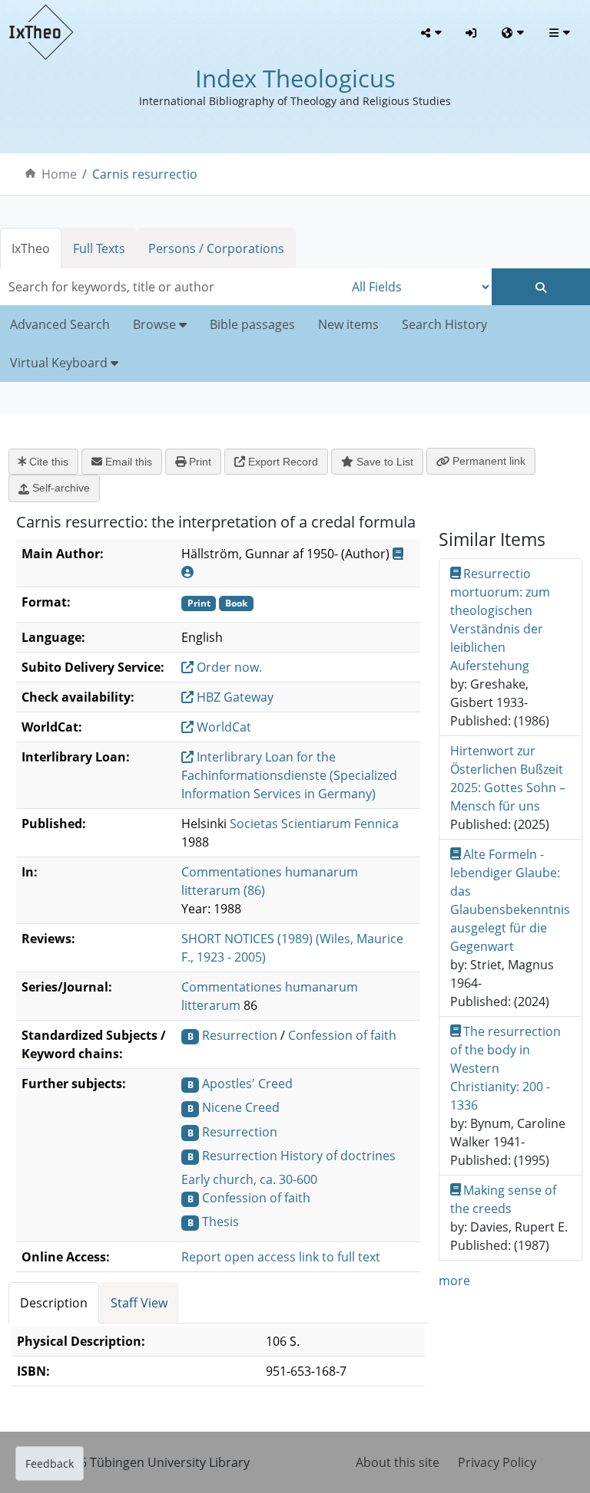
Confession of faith (342, 1035)
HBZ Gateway (233, 697)
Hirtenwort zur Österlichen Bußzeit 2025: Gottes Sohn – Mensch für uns (507, 778)
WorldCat (222, 727)
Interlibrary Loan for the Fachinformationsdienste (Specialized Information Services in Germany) (289, 775)
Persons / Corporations (216, 248)
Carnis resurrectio (144, 174)
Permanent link (487, 461)
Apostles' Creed (247, 1083)
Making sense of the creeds (503, 1199)
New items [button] (348, 324)
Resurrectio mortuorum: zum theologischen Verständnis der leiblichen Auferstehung (500, 619)
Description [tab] (54, 1302)
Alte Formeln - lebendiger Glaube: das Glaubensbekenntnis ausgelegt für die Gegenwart (510, 900)
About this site (397, 1462)
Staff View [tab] (139, 1302)
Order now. (228, 667)
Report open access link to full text (280, 1256)
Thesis (220, 1221)
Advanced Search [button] (60, 324)
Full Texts (99, 248)
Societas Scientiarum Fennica (314, 823)
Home (59, 174)
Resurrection (239, 1035)
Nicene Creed (241, 1107)
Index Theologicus (295, 78)
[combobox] (172, 286)
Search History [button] (444, 324)
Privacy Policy (497, 1462)
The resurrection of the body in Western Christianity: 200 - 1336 (506, 1068)
